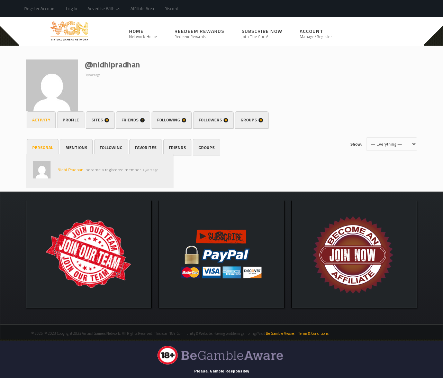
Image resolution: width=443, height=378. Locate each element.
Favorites (145, 147)
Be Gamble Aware (280, 333)
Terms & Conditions (313, 333)
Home (143, 33)
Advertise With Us (104, 8)
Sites (99, 120)
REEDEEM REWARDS (199, 33)
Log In (71, 8)
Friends (132, 120)
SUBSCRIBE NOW (262, 33)
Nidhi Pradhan (70, 169)
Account (316, 33)
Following (171, 120)
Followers (213, 120)
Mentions (76, 147)
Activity (41, 120)
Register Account (40, 8)
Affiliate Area (142, 8)
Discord (171, 8)
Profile (71, 120)
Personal (42, 147)
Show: (356, 144)
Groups (251, 120)
